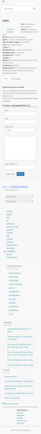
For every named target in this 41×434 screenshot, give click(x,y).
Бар (7, 221)
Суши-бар (9, 239)
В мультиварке (13, 310)
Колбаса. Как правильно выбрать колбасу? (20, 365)
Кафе (7, 236)
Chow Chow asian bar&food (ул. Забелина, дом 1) (19, 381)
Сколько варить (14, 291)
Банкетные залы (11, 257)
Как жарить (12, 303)
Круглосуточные (11, 245)
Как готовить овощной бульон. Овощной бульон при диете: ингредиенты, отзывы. (20, 353)
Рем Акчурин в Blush (10, 376)
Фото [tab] (6, 78)
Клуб (7, 218)
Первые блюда (13, 277)
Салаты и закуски (14, 273)
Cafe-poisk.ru (8, 8)
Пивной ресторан (12, 227)
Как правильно (14, 306)
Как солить (12, 299)
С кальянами (10, 251)
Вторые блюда (13, 280)
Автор (6, 110)
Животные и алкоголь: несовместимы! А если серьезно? (19, 337)
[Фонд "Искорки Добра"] (10, 403)
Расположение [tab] (15, 78)
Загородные (10, 248)
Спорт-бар (9, 233)
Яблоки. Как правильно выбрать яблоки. (20, 360)
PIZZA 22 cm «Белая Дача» (12, 398)
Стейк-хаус (9, 242)
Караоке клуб (10, 224)
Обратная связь (22, 420)
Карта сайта (20, 423)
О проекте (20, 413)
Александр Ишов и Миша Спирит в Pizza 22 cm (18, 393)
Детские (9, 254)
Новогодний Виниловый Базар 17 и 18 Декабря (19, 330)
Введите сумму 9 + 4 (11, 164)
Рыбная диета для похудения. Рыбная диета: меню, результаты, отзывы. (19, 345)
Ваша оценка (9, 126)
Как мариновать (14, 295)
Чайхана (9, 215)
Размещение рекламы (21, 416)
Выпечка (12, 288)
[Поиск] (35, 3)
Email (6, 118)
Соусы (11, 314)
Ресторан (9, 211)
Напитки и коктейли (15, 284)
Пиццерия (9, 230)
